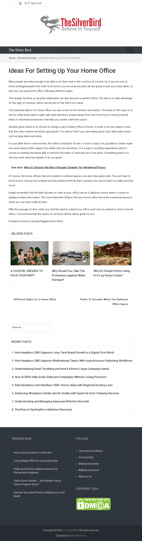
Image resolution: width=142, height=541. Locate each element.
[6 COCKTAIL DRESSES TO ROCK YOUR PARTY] (29, 253)
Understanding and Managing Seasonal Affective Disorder (52, 401)
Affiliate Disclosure (89, 470)
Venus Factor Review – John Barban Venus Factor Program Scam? (37, 482)
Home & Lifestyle (27, 58)
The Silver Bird (20, 50)
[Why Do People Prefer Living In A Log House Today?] (112, 253)
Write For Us (85, 476)
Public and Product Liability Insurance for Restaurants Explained (36, 471)
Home (12, 58)
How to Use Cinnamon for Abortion (33, 452)
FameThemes (78, 535)
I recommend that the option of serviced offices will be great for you (55, 214)
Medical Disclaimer (89, 463)
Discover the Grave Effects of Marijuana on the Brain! (39, 494)
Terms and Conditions (91, 451)
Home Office (56, 221)
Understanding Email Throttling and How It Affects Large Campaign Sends (62, 368)
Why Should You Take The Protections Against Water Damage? (68, 275)
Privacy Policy (86, 457)
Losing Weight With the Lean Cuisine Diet (36, 460)
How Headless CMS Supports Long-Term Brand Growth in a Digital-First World (64, 352)
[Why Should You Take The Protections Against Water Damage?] (71, 253)
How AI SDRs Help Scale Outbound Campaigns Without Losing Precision (60, 377)
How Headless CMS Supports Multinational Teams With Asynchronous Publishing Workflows (73, 360)
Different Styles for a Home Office (35, 299)
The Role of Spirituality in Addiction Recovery (43, 409)
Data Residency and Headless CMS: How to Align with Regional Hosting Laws (64, 385)
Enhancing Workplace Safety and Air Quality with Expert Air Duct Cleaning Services (67, 393)
